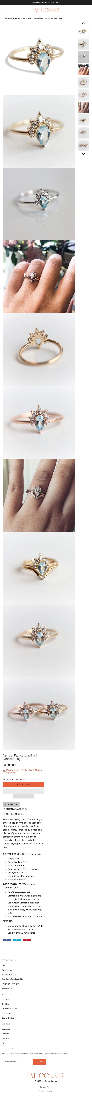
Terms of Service (45, 1091)
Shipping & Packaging (10, 984)
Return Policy (7, 970)
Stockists (5, 1004)
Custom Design (8, 1018)
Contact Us (6, 1013)
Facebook (6, 1034)
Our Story (5, 999)
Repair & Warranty (9, 974)
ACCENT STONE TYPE (14, 779)
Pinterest (5, 1038)
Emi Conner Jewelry (49, 1081)
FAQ (3, 965)
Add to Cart (23, 784)
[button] (23, 791)
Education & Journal (9, 1009)
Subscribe (39, 1062)
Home (5, 18)
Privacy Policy (45, 1087)
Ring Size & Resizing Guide (12, 979)
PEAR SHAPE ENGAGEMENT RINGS (20, 18)
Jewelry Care (7, 988)
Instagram (6, 1029)
